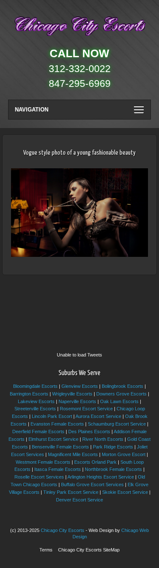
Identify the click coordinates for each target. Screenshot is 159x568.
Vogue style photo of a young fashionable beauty (79, 153)
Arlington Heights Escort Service (100, 476)
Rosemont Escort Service (86, 408)
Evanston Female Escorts (57, 423)
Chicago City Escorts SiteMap (89, 549)
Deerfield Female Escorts (38, 431)
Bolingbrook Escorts (122, 386)
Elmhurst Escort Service (53, 439)
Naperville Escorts (77, 401)
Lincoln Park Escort (52, 416)
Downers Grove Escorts (121, 393)
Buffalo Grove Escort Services (92, 484)
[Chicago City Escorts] (79, 38)
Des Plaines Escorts (89, 431)
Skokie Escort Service (125, 492)
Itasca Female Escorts (57, 469)
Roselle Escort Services (39, 476)
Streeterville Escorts (35, 408)
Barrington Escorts (29, 393)
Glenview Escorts (79, 386)
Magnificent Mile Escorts (73, 454)
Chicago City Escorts (62, 530)
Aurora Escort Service (98, 416)
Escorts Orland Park (95, 462)
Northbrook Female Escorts (113, 469)
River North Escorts (102, 439)
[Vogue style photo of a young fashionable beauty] (79, 255)
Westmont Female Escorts (43, 462)
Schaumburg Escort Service (117, 423)
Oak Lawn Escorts (119, 401)
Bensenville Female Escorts (60, 446)
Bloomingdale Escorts (35, 386)
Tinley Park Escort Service (70, 492)
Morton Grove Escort (123, 454)
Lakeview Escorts (36, 401)
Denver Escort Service (79, 499)
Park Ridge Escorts (113, 446)
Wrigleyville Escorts (72, 393)
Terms (46, 549)
